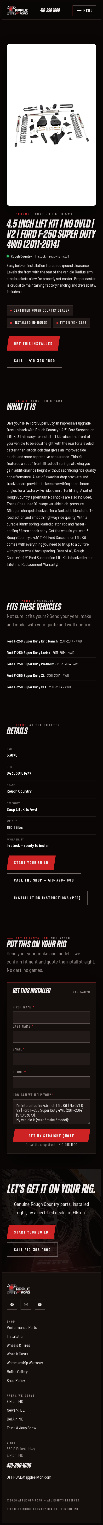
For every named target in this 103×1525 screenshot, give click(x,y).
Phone (19, 1072)
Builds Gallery (17, 1371)
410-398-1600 (50, 10)
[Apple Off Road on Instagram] (26, 1304)
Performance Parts (22, 1327)
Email (19, 1049)
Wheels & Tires (18, 1345)
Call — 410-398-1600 (34, 360)
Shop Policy (16, 1380)
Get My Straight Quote (51, 1135)
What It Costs (17, 1353)
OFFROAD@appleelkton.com (29, 1477)
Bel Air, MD (15, 1418)
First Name (23, 1007)
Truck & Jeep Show (21, 1427)
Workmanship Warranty (25, 1362)
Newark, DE (16, 1410)
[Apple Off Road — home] (17, 10)
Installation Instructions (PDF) (47, 897)
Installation (15, 1336)
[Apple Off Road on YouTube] (40, 1304)
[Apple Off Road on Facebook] (12, 1304)
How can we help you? (33, 1095)
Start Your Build (31, 862)
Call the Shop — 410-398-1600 (44, 880)
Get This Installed (33, 343)
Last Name (23, 1026)
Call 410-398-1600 (32, 1249)
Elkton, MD (15, 1401)
